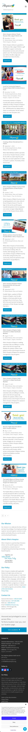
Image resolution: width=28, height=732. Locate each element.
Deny (14, 722)
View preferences (14, 726)
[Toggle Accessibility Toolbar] (25, 729)
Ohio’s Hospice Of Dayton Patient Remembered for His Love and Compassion (12, 285)
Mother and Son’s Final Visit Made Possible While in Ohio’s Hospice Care (13, 235)
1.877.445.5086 (15, 601)
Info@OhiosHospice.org (11, 605)
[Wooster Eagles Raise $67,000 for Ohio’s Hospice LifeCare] (14, 417)
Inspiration (7, 432)
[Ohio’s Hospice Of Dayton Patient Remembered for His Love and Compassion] (14, 274)
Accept (14, 718)
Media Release (8, 40)
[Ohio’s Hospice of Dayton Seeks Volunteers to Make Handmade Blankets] (14, 321)
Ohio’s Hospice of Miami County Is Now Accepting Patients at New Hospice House (14, 188)
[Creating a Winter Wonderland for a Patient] (14, 130)
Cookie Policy (13, 730)
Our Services (16, 97)
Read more (7, 60)
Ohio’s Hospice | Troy (8, 196)
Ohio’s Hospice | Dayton (9, 339)
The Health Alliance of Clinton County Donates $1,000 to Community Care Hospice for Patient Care (13, 480)
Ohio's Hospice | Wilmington (10, 488)
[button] (26, 704)
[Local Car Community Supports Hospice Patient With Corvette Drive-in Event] (14, 74)
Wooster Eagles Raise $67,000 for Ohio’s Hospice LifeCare (12, 427)
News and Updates (17, 40)
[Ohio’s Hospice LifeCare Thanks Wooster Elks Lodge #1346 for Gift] (14, 22)
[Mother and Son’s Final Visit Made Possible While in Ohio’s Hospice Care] (14, 226)
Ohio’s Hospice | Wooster (9, 42)
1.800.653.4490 (18, 599)
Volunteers (19, 339)
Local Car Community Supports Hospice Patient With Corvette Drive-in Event (14, 88)
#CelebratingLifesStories (11, 94)
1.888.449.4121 (11, 603)
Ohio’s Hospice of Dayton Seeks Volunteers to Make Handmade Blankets (12, 331)
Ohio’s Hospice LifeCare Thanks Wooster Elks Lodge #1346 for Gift (12, 35)
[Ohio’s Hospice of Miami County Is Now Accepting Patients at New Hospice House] (14, 177)
